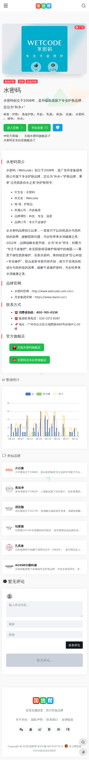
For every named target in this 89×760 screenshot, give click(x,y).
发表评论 (74, 645)
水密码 (80, 114)
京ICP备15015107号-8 (50, 746)
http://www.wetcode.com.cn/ (51, 291)
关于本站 (21, 719)
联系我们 (52, 719)
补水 (20, 118)
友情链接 (67, 719)
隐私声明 (37, 719)
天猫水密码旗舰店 (29, 347)
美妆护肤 (9, 81)
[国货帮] (45, 5)
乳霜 (49, 114)
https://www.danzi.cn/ (50, 297)
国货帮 (33, 746)
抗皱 (69, 114)
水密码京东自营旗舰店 (31, 360)
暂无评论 (16, 581)
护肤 (21, 81)
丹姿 (39, 114)
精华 (10, 118)
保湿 (59, 114)
